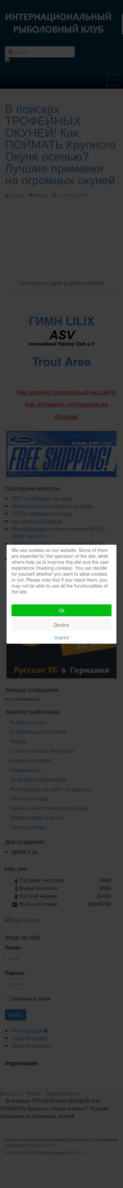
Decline (61, 625)
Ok (62, 610)
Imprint (61, 637)
